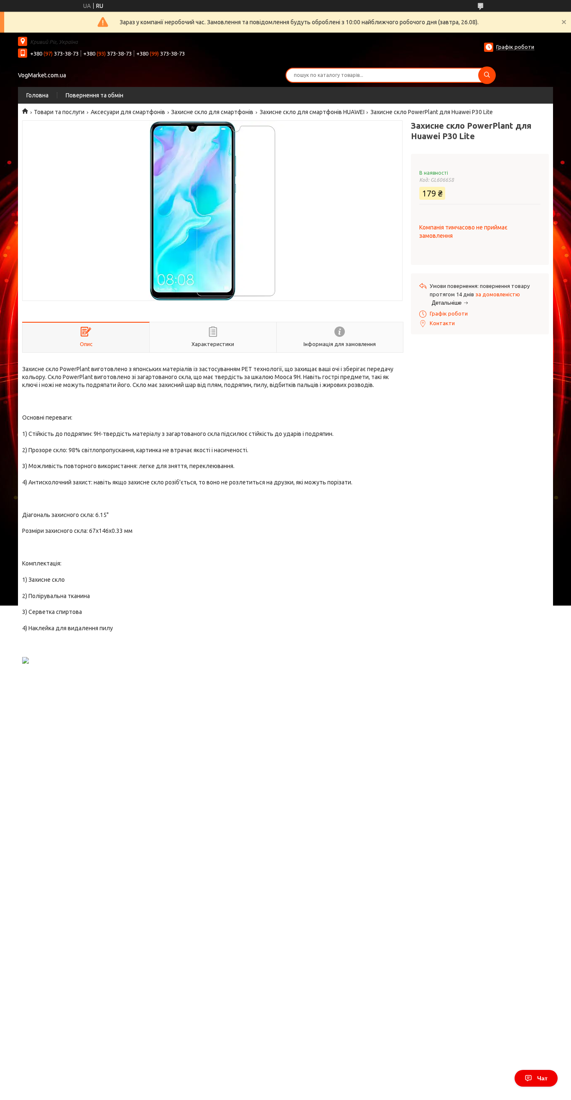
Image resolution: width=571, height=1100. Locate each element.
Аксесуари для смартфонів (128, 112)
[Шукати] (487, 75)
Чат (542, 1078)
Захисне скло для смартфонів (212, 112)
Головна (37, 95)
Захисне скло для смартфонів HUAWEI (312, 112)
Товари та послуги (59, 112)
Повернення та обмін (94, 95)
